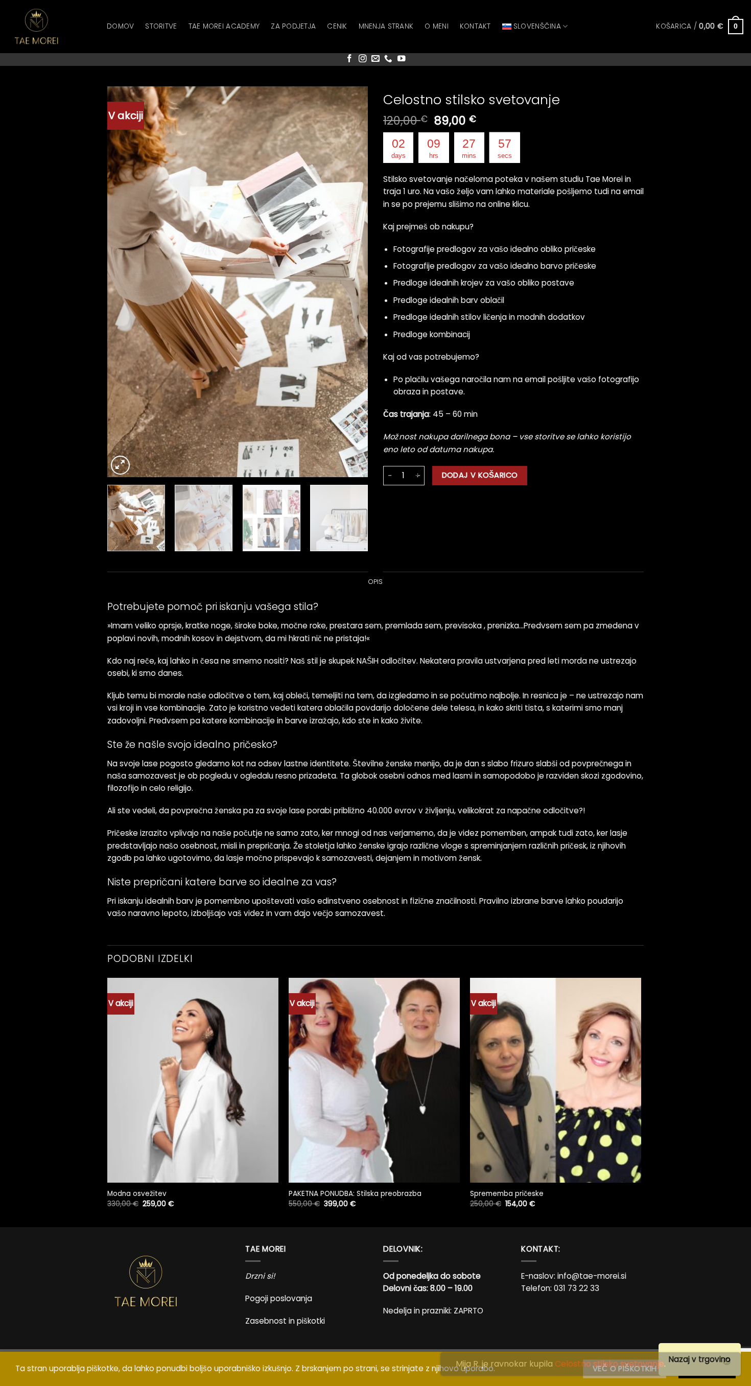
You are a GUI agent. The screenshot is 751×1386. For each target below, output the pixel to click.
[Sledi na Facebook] (349, 59)
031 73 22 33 (576, 1288)
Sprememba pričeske (507, 1194)
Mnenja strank (386, 26)
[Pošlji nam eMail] (375, 59)
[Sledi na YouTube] (401, 59)
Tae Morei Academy (224, 26)
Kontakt (475, 26)
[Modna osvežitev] (192, 1080)
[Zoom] (120, 465)
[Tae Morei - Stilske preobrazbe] (49, 26)
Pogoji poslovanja (278, 1298)
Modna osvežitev (137, 1194)
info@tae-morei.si (591, 1276)
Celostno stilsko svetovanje (609, 1364)
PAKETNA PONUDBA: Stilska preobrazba (355, 1194)
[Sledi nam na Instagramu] (363, 59)
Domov (120, 26)
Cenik (337, 26)
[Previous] (125, 282)
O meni (437, 26)
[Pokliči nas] (388, 59)
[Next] (350, 282)
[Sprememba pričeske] (555, 1080)
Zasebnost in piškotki (285, 1320)
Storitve (161, 26)
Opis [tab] (375, 581)
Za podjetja (293, 26)
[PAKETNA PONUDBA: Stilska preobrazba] (374, 1080)
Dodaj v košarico (480, 475)
